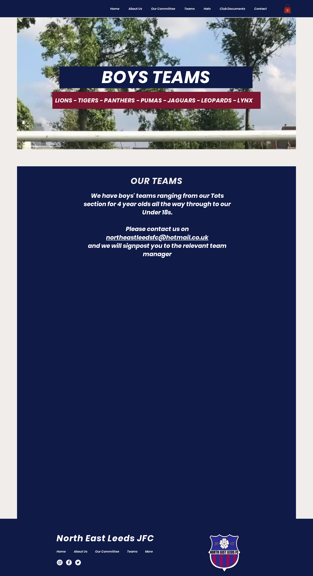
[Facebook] (69, 562)
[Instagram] (60, 562)
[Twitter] (78, 562)
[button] (188, 8)
